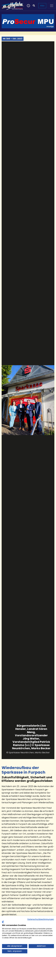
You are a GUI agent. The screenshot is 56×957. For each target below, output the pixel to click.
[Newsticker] (28, 5)
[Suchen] (34, 5)
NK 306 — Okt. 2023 (12, 38)
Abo (42, 5)
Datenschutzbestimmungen (40, 919)
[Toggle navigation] (51, 5)
